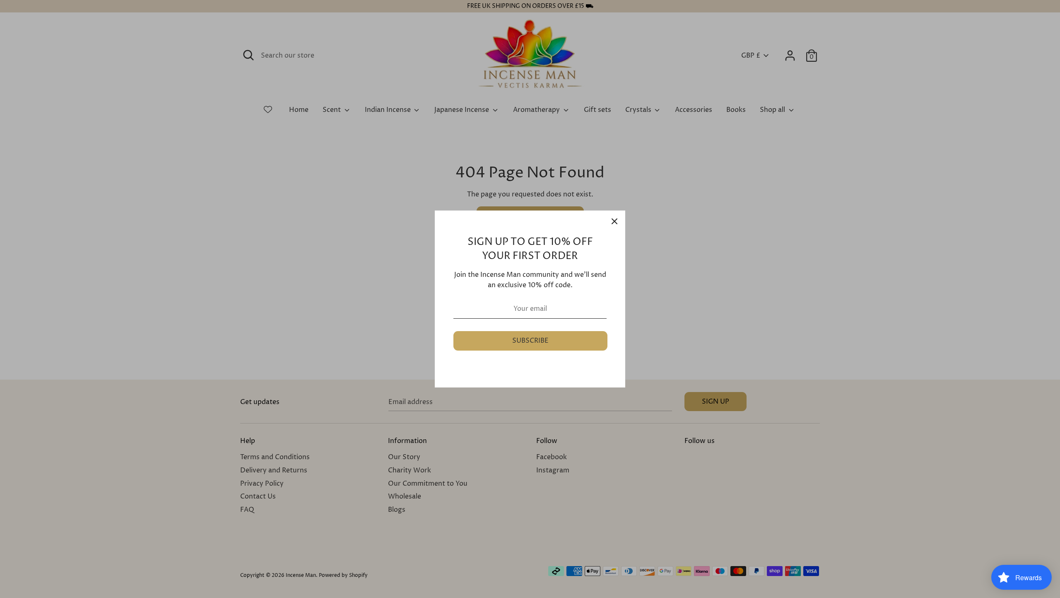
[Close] (614, 221)
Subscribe (530, 340)
